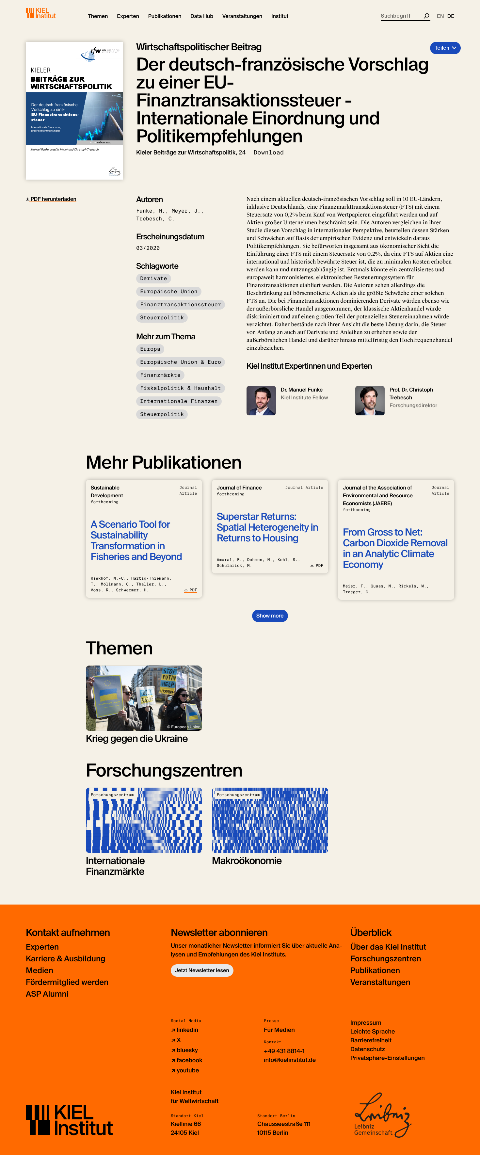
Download (268, 152)
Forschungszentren (385, 959)
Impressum (365, 1023)
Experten (42, 947)
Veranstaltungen (380, 982)
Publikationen (375, 971)
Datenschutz (367, 1049)
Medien (39, 971)
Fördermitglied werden (67, 982)
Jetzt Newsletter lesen (202, 970)
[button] (97, 16)
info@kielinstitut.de (290, 1060)
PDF (193, 590)
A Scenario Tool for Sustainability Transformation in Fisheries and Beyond (136, 540)
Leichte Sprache (372, 1031)
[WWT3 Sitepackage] (50, 13)
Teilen (441, 47)
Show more (269, 615)
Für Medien (279, 1030)
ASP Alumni (47, 994)
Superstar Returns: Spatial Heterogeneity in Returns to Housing (267, 527)
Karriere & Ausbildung (65, 959)
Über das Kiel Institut (388, 947)
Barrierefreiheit (371, 1040)
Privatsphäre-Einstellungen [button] (387, 1058)
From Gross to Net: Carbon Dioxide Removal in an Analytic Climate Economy (395, 548)
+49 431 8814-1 (284, 1051)
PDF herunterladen (52, 199)
